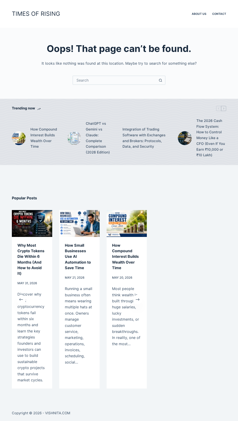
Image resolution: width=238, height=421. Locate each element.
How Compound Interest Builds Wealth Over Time (43, 138)
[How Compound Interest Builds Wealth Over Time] (19, 138)
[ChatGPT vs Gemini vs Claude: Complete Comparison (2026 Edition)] (74, 138)
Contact (219, 14)
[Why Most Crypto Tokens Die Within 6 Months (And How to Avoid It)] (32, 223)
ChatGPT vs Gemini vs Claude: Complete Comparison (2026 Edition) (98, 137)
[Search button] (160, 80)
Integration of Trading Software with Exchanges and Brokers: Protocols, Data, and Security (143, 138)
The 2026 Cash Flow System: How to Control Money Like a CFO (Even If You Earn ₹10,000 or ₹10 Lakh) (210, 137)
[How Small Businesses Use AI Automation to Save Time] (79, 223)
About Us (199, 14)
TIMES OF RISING (36, 13)
